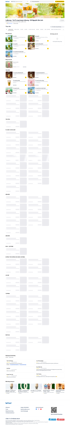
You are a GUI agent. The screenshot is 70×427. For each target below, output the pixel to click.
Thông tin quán (15, 23)
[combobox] (21, 1)
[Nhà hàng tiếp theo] (63, 381)
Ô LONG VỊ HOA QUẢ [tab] (32, 29)
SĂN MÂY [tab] (37, 29)
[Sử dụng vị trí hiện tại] (27, 1)
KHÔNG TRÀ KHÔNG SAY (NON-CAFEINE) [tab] (57, 29)
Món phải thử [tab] (10, 29)
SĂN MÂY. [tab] (41, 29)
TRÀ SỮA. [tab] (25, 29)
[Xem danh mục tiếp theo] (63, 29)
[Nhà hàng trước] (62, 381)
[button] (20, 1)
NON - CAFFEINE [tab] (47, 29)
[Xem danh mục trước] (62, 29)
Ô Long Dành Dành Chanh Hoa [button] (14, 364)
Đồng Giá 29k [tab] (16, 29)
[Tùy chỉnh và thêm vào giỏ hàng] (25, 41)
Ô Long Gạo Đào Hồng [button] (23, 364)
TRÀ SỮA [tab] (21, 29)
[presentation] (34, 29)
